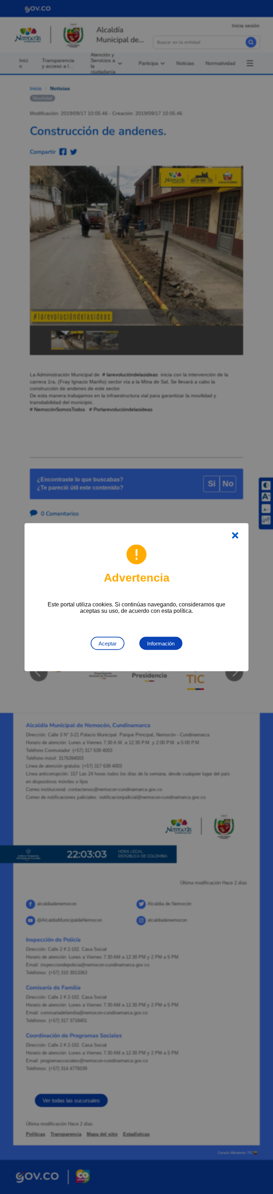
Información (161, 643)
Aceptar (107, 643)
